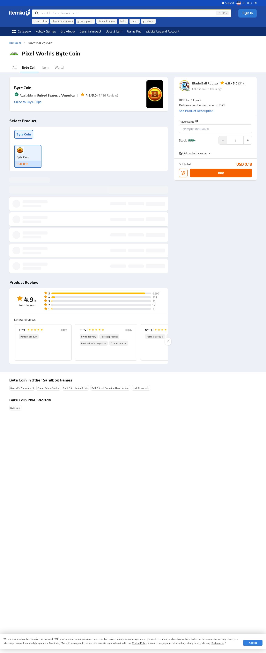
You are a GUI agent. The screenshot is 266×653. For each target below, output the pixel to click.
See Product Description (196, 110)
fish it (123, 21)
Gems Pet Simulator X (22, 388)
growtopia (148, 21)
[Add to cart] (183, 173)
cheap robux (40, 21)
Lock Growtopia (141, 388)
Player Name (186, 121)
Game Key (134, 31)
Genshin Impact (90, 31)
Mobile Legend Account (162, 31)
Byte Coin (24, 134)
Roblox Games (46, 31)
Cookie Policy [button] (139, 643)
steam (134, 21)
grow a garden (85, 21)
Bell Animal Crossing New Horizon (110, 388)
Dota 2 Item (114, 31)
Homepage (15, 42)
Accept (253, 643)
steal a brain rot (107, 21)
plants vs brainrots (62, 21)
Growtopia (68, 31)
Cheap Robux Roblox (48, 388)
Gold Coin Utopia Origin (75, 388)
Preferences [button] (217, 643)
